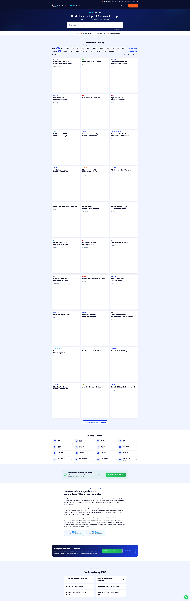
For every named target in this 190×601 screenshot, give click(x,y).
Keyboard (78, 51)
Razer (113, 48)
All (58, 48)
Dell (78, 48)
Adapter (85, 51)
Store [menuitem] (115, 6)
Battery (65, 51)
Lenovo (67, 48)
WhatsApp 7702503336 (116, 474)
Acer (73, 48)
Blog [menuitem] (109, 6)
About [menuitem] (102, 6)
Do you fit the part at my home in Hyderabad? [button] (106, 579)
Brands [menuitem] (78, 6)
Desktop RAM (112, 51)
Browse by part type (94, 435)
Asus (83, 48)
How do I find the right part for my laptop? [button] (77, 578)
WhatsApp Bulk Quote (112, 551)
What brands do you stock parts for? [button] (76, 586)
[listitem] (66, 75)
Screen (71, 51)
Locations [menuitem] (94, 6)
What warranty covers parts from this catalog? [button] (76, 593)
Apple (88, 48)
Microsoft (94, 48)
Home (91, 12)
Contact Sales (129, 551)
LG (118, 48)
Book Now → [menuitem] (133, 6)
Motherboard (98, 51)
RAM (105, 51)
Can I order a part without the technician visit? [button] (108, 593)
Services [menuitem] (86, 6)
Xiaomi (123, 48)
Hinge (119, 51)
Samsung (102, 48)
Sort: (125, 54)
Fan (91, 51)
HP (62, 48)
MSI (108, 48)
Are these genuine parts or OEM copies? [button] (108, 586)
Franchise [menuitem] (124, 6)
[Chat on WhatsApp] (186, 597)
